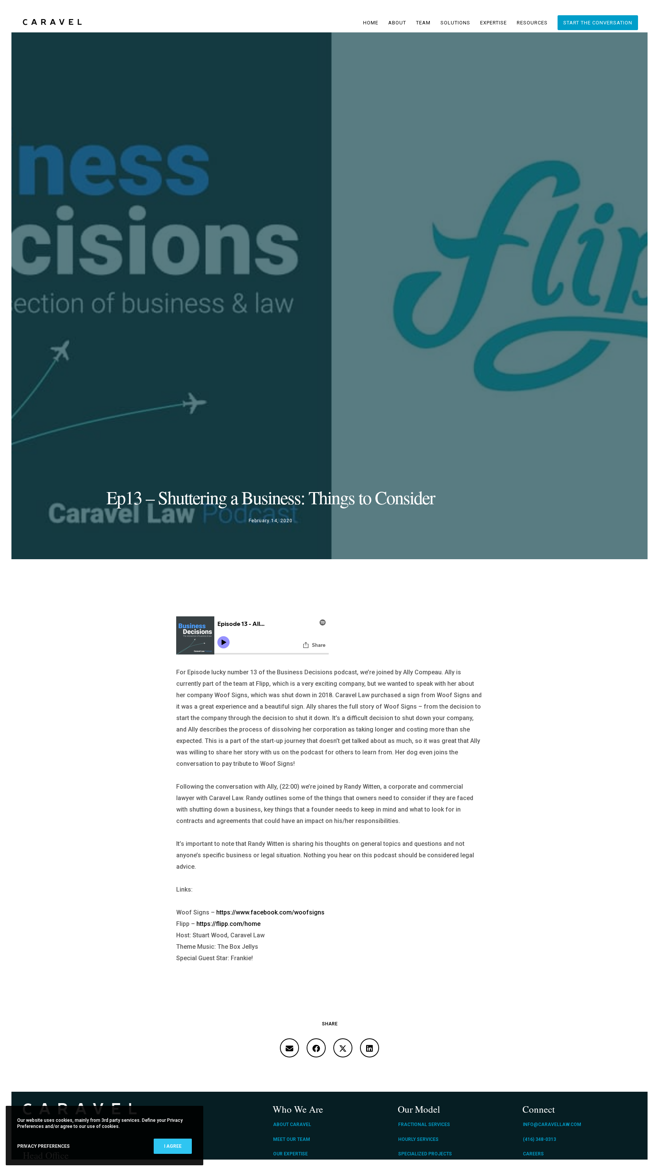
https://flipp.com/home (228, 923)
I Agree (173, 1146)
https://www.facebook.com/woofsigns (270, 912)
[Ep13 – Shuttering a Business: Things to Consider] (289, 1047)
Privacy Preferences (43, 1146)
